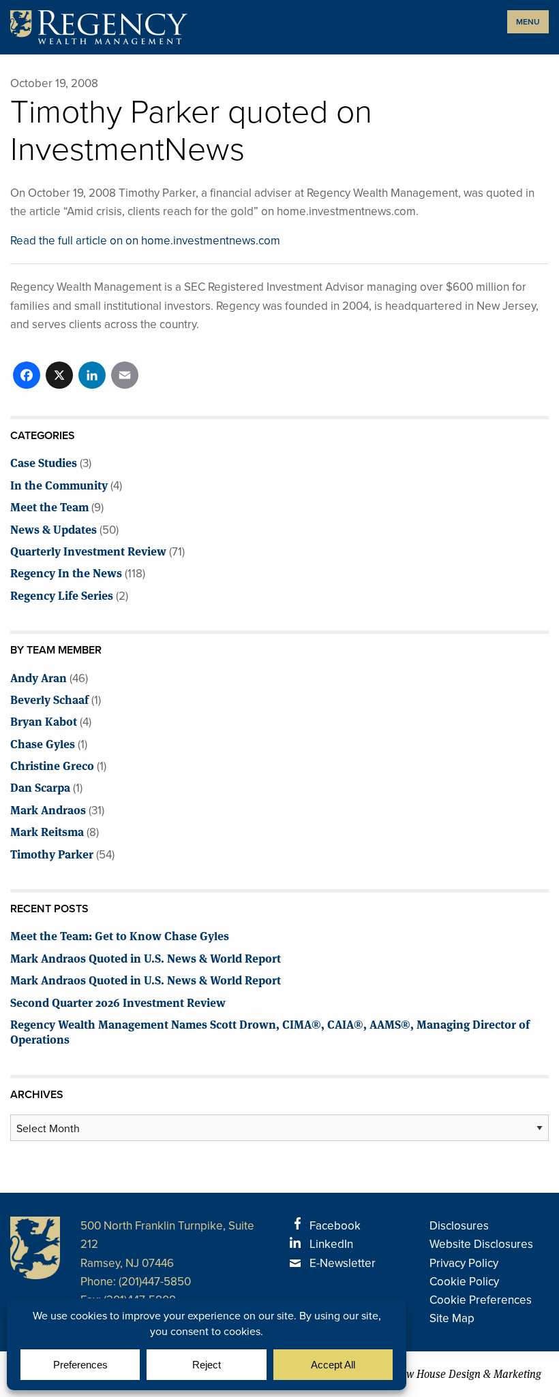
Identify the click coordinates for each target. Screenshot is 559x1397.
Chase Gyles (42, 743)
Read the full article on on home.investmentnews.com (145, 240)
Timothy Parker (51, 853)
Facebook (335, 1225)
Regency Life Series (61, 594)
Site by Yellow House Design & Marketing (446, 1374)
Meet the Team (49, 506)
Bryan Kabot (43, 720)
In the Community (59, 484)
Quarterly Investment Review (88, 550)
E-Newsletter (342, 1263)
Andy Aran (38, 677)
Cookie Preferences (480, 1299)
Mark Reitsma (47, 830)
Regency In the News (66, 572)
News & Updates (53, 528)
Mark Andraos (48, 809)
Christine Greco (52, 764)
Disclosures (459, 1225)
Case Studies (43, 461)
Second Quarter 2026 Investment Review (118, 1001)
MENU (528, 22)
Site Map (451, 1318)
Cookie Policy (464, 1281)
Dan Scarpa (40, 786)
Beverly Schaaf (49, 698)
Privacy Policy (463, 1263)
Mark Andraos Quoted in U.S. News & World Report (145, 957)
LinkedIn (331, 1244)
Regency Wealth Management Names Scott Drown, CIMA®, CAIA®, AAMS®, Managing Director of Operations (270, 1031)
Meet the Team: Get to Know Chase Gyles (119, 935)
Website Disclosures (481, 1244)
